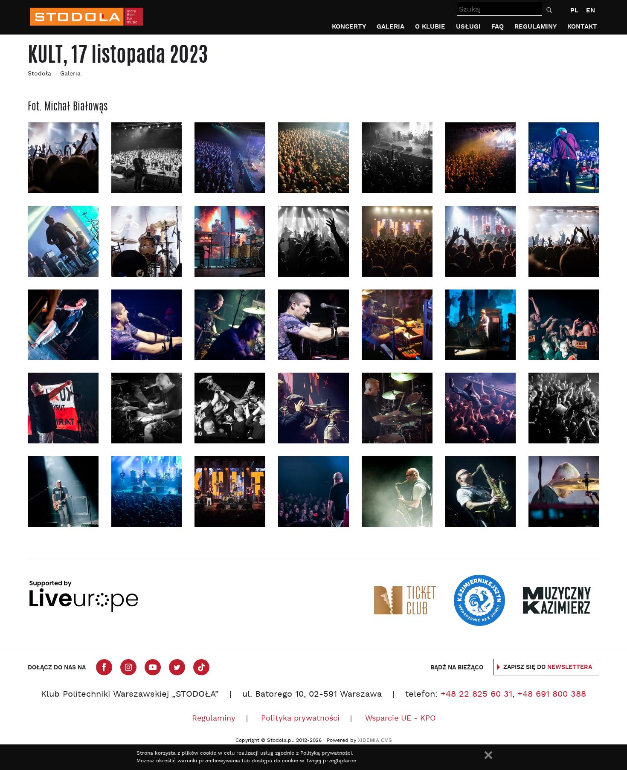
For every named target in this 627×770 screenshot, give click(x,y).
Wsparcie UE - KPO (400, 718)
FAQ (497, 27)
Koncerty (349, 27)
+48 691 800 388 (551, 695)
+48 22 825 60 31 (476, 695)
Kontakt (582, 27)
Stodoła (39, 74)
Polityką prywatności (326, 753)
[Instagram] (128, 667)
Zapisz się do (547, 667)
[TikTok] (201, 667)
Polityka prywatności (300, 718)
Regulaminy (535, 27)
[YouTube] (153, 667)
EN (590, 10)
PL (574, 10)
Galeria (390, 27)
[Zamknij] (488, 755)
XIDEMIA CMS (375, 740)
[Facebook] (104, 667)
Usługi (468, 27)
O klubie (430, 27)
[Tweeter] (177, 667)
